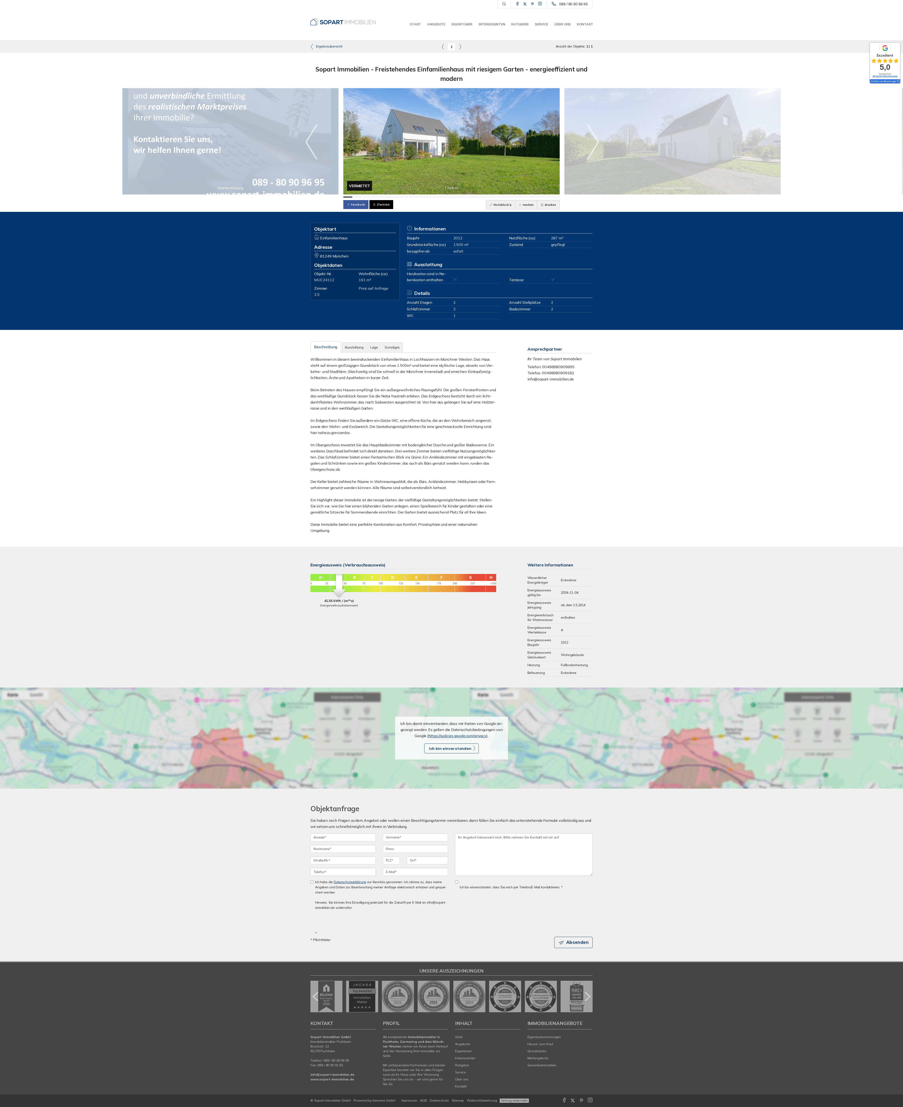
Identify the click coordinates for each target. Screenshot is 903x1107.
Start (415, 24)
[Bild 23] (546, 197)
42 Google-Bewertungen (885, 76)
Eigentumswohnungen (544, 1037)
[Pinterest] (533, 4)
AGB (423, 1100)
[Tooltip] (898, 81)
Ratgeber (520, 24)
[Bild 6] (392, 197)
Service (541, 24)
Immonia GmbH (384, 1100)
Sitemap (458, 1100)
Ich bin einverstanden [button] (450, 748)
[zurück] (315, 996)
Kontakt (585, 24)
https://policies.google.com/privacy (457, 735)
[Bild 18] (501, 197)
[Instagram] (540, 4)
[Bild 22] (537, 197)
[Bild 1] (347, 197)
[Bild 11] (437, 197)
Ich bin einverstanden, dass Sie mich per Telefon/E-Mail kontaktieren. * (511, 887)
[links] (442, 46)
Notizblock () (502, 204)
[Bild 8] (410, 197)
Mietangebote (538, 1058)
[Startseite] (343, 20)
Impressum (409, 1100)
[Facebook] (517, 4)
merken (527, 204)
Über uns (562, 24)
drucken (550, 204)
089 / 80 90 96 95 (573, 4)
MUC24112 (324, 279)
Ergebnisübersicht (328, 46)
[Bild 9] (420, 197)
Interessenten (492, 24)
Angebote (436, 24)
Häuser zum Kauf (540, 1044)
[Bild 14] (464, 197)
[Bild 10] (428, 197)
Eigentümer (462, 24)
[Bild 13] (456, 197)
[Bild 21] (528, 197)
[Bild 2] (356, 197)
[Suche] (504, 4)
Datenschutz (439, 1100)
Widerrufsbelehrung (482, 1100)
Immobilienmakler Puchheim (330, 1042)
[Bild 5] (383, 197)
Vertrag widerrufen (514, 1100)
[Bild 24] (555, 197)
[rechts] (460, 46)
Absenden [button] (577, 942)
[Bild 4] (374, 197)
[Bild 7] (401, 197)
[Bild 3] (365, 197)
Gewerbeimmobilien (542, 1065)
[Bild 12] (447, 197)
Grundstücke (537, 1051)
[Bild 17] (491, 197)
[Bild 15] (474, 197)
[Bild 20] (519, 197)
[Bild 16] (483, 197)
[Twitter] (525, 4)
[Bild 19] (510, 197)
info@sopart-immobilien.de (550, 379)
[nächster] (587, 996)
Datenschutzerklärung (350, 882)
